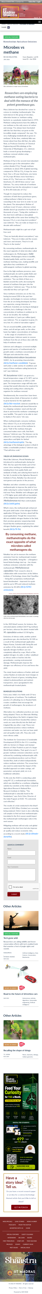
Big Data (22, 1238)
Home (3, 24)
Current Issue (28, 1244)
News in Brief (11, 988)
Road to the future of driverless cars (21, 993)
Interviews (12, 1238)
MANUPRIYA (7, 953)
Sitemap (30, 1288)
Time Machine (32, 1241)
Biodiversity (25, 957)
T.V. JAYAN (7, 1054)
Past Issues (14, 1247)
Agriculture (22, 41)
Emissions (32, 41)
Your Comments (12, 867)
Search (36, 18)
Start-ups (20, 1241)
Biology (36, 1055)
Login (39, 2)
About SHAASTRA (7, 2)
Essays (17, 1244)
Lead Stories (19, 1221)
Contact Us (20, 2)
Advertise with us (16, 1228)
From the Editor (25, 1225)
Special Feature (11, 37)
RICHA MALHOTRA (10, 57)
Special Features (12, 24)
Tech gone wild (11, 937)
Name (9, 849)
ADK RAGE (24, 1292)
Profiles (9, 1244)
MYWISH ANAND (9, 957)
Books (29, 1238)
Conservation (32, 955)
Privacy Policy (13, 1288)
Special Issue (25, 1247)
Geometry (30, 1055)
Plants (24, 1055)
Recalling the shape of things (17, 1050)
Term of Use (22, 1288)
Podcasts (12, 1225)
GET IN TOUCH (21, 1207)
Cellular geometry (27, 1057)
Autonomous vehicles (28, 998)
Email (9, 857)
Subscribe (32, 2)
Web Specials (7, 1221)
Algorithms (25, 1000)
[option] (21, 1121)
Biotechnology (10, 41)
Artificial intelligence (28, 953)
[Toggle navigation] (39, 22)
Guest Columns (27, 1234)
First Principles (8, 1241)
